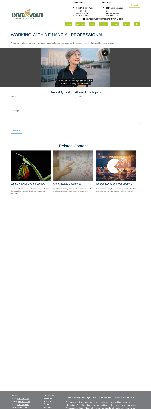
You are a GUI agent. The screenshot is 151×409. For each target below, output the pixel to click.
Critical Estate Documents (67, 183)
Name (13, 96)
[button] (68, 24)
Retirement (49, 398)
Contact (134, 5)
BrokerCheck (128, 397)
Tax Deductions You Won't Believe (114, 183)
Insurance (48, 407)
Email (79, 96)
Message (15, 111)
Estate (46, 404)
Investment (49, 401)
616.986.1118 (23, 405)
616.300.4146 (24, 402)
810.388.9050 (23, 399)
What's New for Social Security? (28, 183)
